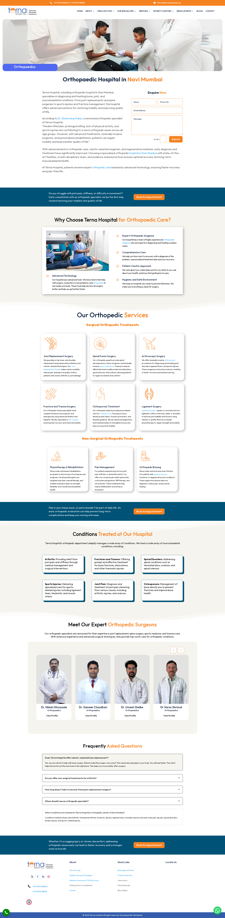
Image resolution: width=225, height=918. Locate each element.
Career (72, 890)
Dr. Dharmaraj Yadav (70, 118)
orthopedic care (101, 167)
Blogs (200, 11)
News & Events (184, 11)
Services (143, 11)
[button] (217, 910)
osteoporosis (105, 413)
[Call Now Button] (6, 912)
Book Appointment (126, 870)
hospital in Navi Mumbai (143, 153)
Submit (176, 139)
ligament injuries (160, 474)
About (89, 11)
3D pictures (98, 283)
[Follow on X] (32, 876)
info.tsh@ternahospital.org (169, 2)
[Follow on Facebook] (37, 876)
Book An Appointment (149, 197)
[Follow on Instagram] (48, 876)
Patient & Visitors (162, 11)
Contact (210, 11)
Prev (173, 650)
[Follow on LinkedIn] (43, 876)
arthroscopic (169, 360)
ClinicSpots (137, 915)
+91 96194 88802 (61, 2)
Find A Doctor (105, 11)
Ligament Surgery (149, 410)
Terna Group (74, 870)
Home (80, 11)
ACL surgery (73, 420)
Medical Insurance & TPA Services (84, 880)
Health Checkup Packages (80, 875)
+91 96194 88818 (77, 2)
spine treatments (107, 366)
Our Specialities (125, 11)
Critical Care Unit (125, 875)
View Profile (52, 715)
